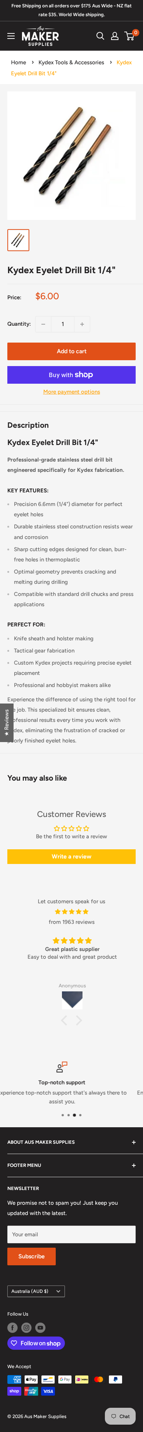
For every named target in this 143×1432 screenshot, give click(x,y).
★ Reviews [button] (6, 722)
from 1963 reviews (72, 922)
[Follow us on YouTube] (40, 1328)
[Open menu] (11, 36)
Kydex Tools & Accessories (71, 62)
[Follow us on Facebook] (12, 1328)
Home (18, 62)
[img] (71, 912)
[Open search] (100, 36)
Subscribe (31, 1256)
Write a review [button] (71, 856)
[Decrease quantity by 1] (43, 324)
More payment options (71, 391)
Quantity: (19, 324)
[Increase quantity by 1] (82, 324)
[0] (129, 36)
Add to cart (72, 351)
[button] (66, 1020)
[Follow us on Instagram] (26, 1328)
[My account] (114, 36)
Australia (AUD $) (29, 1291)
